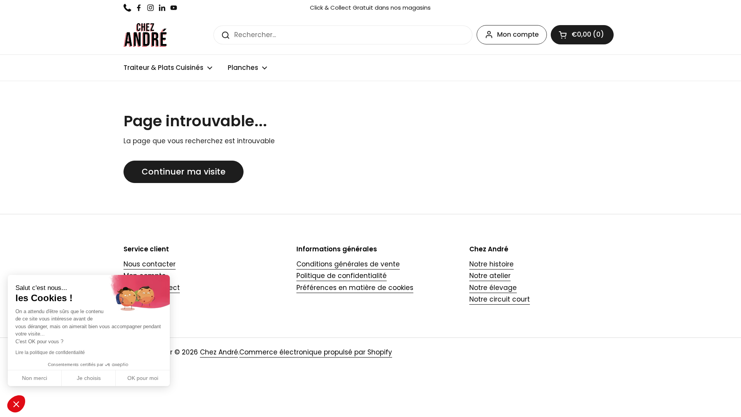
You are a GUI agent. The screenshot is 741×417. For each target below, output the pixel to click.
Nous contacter (150, 264)
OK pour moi (142, 378)
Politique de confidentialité (341, 275)
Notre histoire (491, 264)
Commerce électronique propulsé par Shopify (315, 352)
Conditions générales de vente (348, 264)
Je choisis (89, 378)
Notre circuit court (499, 299)
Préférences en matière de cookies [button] (354, 287)
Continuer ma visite (183, 171)
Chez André (219, 352)
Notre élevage (493, 287)
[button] (582, 34)
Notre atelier (490, 275)
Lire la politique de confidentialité (50, 352)
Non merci (34, 378)
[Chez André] (145, 35)
